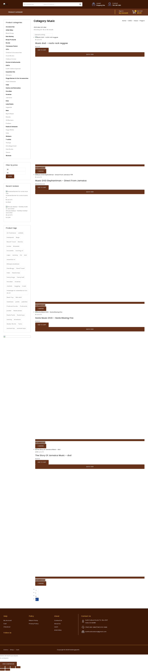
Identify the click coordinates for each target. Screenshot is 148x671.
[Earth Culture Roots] (6, 4)
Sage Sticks (10, 130)
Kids (7, 101)
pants (18, 302)
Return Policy (33, 620)
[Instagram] (8, 636)
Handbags (10, 268)
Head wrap (16, 273)
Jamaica (9, 98)
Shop (12, 650)
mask (24, 286)
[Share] (12, 667)
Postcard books (12, 306)
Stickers (8, 136)
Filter (10, 176)
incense (17, 282)
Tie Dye (8, 143)
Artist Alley (9, 30)
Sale (7, 133)
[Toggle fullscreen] (7, 667)
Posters (8, 123)
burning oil (19, 251)
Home (124, 21)
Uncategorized (11, 146)
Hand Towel (20, 268)
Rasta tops (21, 315)
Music (136, 21)
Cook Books (10, 56)
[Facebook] (4, 636)
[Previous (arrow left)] (2, 670)
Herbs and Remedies (13, 88)
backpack (10, 237)
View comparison (8, 664)
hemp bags (11, 277)
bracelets (10, 251)
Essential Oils (10, 72)
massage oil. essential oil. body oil (17, 292)
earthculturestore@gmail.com (96, 632)
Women (8, 156)
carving (15, 255)
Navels (8, 117)
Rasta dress (18, 311)
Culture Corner (11, 59)
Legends (9, 107)
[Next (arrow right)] (7, 670)
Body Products (11, 40)
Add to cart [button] (42, 50)
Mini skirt (19, 297)
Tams (20, 324)
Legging (17, 286)
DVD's (130, 21)
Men (7, 110)
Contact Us (58, 620)
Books (8, 43)
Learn (56, 627)
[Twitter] (5, 636)
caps (8, 255)
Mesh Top (10, 297)
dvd (25, 255)
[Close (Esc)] (18, 667)
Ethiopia (8, 75)
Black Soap (10, 33)
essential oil (11, 259)
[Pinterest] (7, 636)
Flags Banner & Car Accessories (17, 78)
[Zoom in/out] (2, 667)
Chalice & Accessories (14, 53)
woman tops (21, 328)
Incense (8, 94)
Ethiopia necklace (13, 264)
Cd (21, 255)
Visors (8, 152)
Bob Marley (10, 36)
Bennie (20, 242)
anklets (20, 233)
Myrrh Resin (10, 114)
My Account (8, 620)
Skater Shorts (11, 324)
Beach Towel (11, 242)
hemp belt (20, 277)
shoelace (17, 319)
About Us (57, 624)
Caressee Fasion (12, 46)
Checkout (7, 627)
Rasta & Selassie (12, 127)
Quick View (90, 54)
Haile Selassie (11, 82)
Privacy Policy (33, 624)
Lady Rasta (9, 104)
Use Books (9, 149)
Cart (5, 624)
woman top (11, 328)
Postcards (23, 306)
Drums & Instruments (13, 62)
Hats (7, 85)
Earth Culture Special (13, 69)
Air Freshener (11, 233)
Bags (18, 237)
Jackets (9, 286)
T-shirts (8, 139)
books (9, 246)
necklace (10, 302)
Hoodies (9, 91)
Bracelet (16, 246)
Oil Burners (9, 120)
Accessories (10, 27)
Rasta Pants (11, 315)
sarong (9, 319)
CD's (7, 49)
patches (24, 302)
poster (9, 311)
